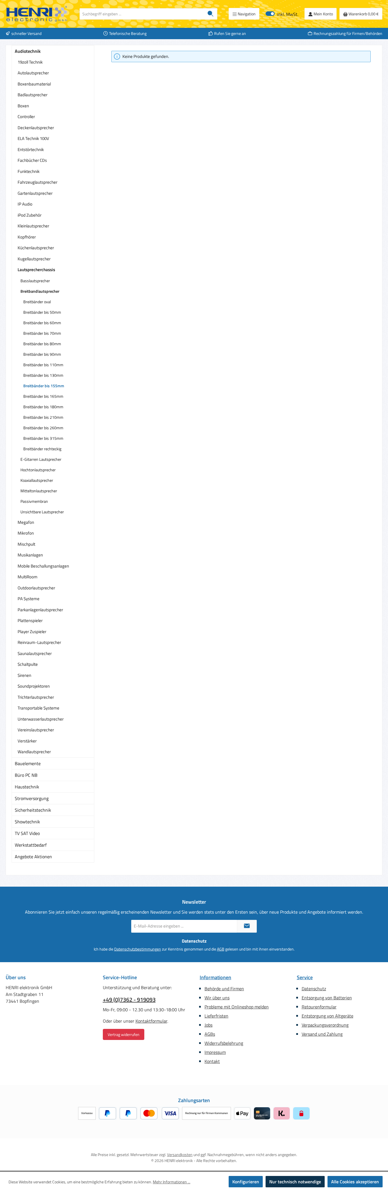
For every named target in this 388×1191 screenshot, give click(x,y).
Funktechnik (28, 171)
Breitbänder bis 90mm (42, 354)
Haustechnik (27, 786)
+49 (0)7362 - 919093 (129, 999)
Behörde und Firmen (224, 988)
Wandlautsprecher (34, 751)
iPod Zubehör (29, 215)
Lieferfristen (216, 1015)
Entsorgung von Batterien (327, 997)
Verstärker (27, 741)
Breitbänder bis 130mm (43, 375)
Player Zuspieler (32, 631)
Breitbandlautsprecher (39, 291)
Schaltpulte (28, 664)
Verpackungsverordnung (325, 1025)
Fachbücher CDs (32, 160)
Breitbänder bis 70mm (42, 333)
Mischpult (26, 544)
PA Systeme (28, 598)
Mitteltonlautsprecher (38, 491)
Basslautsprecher (35, 281)
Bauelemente (28, 763)
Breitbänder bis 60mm (42, 323)
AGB (220, 949)
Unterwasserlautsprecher (41, 719)
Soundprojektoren (34, 686)
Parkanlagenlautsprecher (40, 609)
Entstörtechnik (31, 149)
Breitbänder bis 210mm (43, 417)
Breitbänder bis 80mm (42, 344)
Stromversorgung (32, 798)
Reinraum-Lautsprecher (39, 642)
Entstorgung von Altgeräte (327, 1015)
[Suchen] (210, 14)
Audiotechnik (28, 51)
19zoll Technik (30, 62)
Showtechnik (27, 821)
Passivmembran (34, 501)
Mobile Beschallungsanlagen (43, 566)
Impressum (215, 1052)
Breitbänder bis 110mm (43, 365)
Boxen (23, 105)
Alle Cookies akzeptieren (355, 1181)
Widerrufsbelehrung (224, 1043)
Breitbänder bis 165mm (43, 396)
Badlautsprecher (32, 94)
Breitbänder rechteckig (42, 449)
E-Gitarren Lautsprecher (40, 459)
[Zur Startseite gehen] (37, 14)
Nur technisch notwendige (295, 1181)
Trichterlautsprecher (36, 697)
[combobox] (142, 14)
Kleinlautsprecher (33, 226)
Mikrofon (26, 533)
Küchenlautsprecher (36, 247)
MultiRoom (27, 576)
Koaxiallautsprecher (36, 480)
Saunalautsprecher (35, 653)
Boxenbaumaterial (34, 84)
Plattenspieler (30, 620)
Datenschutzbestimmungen (137, 949)
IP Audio (25, 204)
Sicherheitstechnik (33, 810)
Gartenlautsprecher (35, 193)
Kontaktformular (151, 1021)
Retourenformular (319, 1006)
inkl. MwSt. (282, 14)
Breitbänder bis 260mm (43, 428)
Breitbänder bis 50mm (42, 312)
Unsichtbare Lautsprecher (42, 512)
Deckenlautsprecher (36, 127)
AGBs (210, 1034)
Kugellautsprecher (34, 259)
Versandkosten (180, 1154)
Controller (26, 116)
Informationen (215, 977)
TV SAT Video (27, 833)
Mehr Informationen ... (171, 1182)
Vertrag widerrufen (123, 1034)
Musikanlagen (30, 555)
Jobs (208, 1025)
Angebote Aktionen (33, 856)
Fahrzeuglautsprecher (37, 182)
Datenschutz (314, 988)
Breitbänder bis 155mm (43, 386)
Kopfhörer (27, 237)
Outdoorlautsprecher (36, 588)
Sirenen (24, 675)
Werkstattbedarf (31, 845)
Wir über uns (217, 997)
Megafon (26, 522)
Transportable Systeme (38, 708)
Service (305, 977)
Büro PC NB (26, 775)
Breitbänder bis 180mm (43, 407)
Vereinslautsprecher (36, 730)
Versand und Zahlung (322, 1034)
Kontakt (212, 1061)
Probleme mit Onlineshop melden (237, 1006)
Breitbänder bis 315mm (43, 438)
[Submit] (247, 926)
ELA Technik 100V (33, 138)
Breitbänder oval (37, 302)
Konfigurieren (245, 1181)
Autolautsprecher (33, 73)
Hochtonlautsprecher (38, 470)
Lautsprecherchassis (36, 269)
